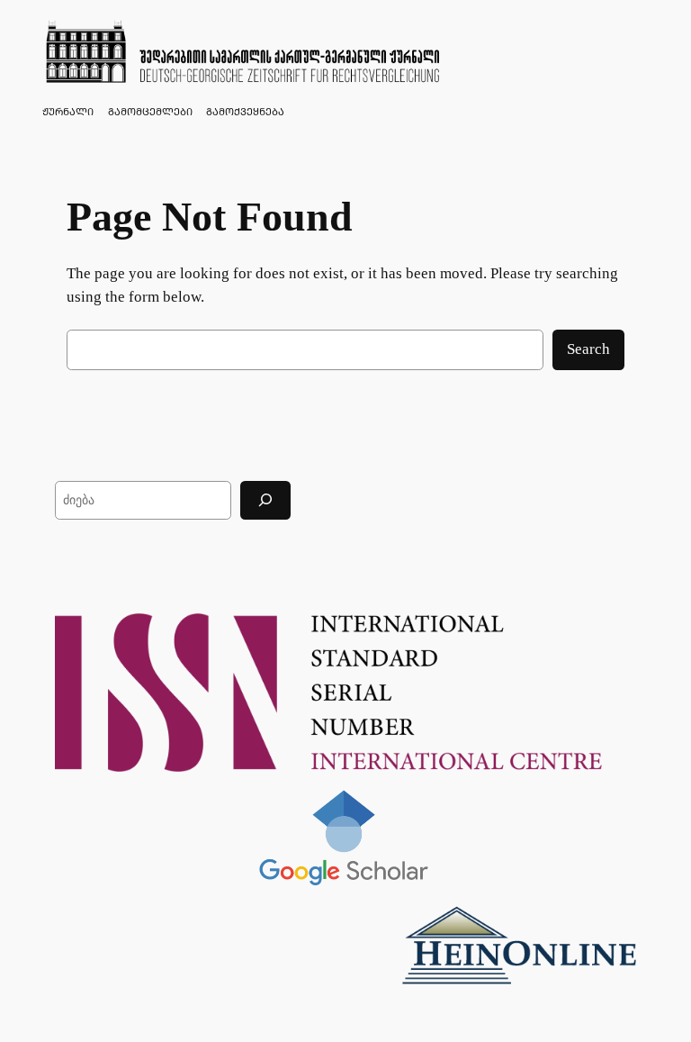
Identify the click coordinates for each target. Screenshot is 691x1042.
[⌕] (265, 500)
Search (588, 349)
